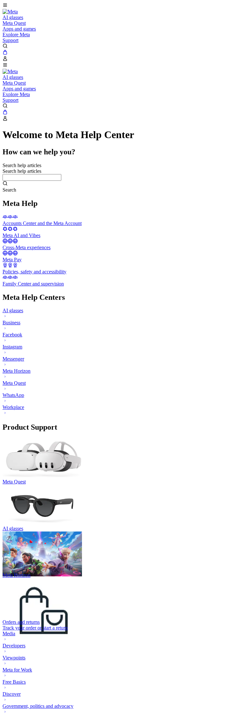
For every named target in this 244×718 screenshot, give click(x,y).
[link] (10, 11)
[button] (122, 6)
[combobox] (32, 177)
